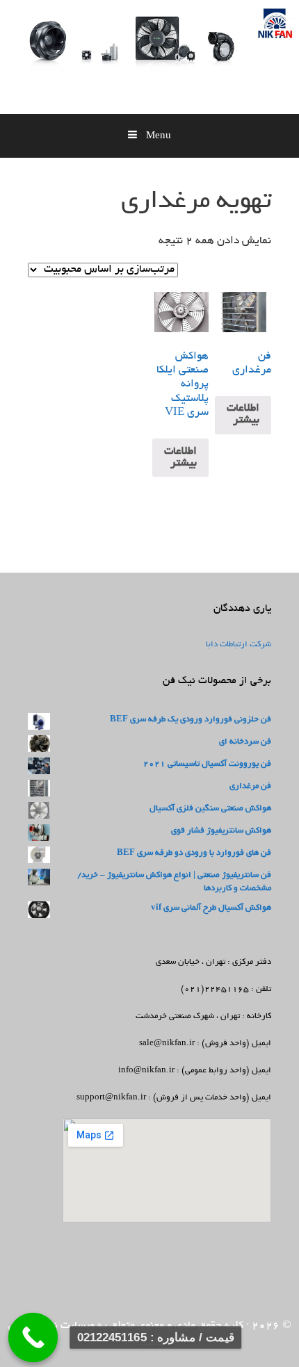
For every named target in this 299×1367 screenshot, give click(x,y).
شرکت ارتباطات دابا (238, 644)
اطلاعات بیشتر (243, 415)
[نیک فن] (236, 63)
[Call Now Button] (33, 1338)
